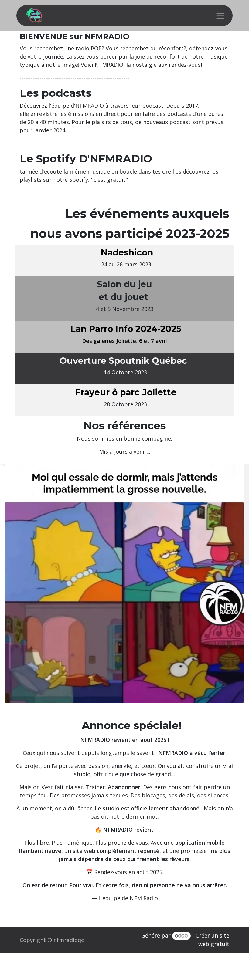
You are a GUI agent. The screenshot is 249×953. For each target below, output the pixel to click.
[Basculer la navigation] (220, 15)
